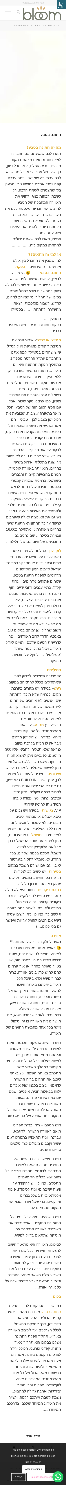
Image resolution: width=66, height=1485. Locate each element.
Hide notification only (41, 1477)
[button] (57, 1476)
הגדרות (18, 1477)
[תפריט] (9, 12)
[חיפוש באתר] (18, 12)
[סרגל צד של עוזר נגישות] (61, 4)
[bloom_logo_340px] (38, 12)
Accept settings (33, 1469)
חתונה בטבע (51, 1312)
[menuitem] (18, 12)
